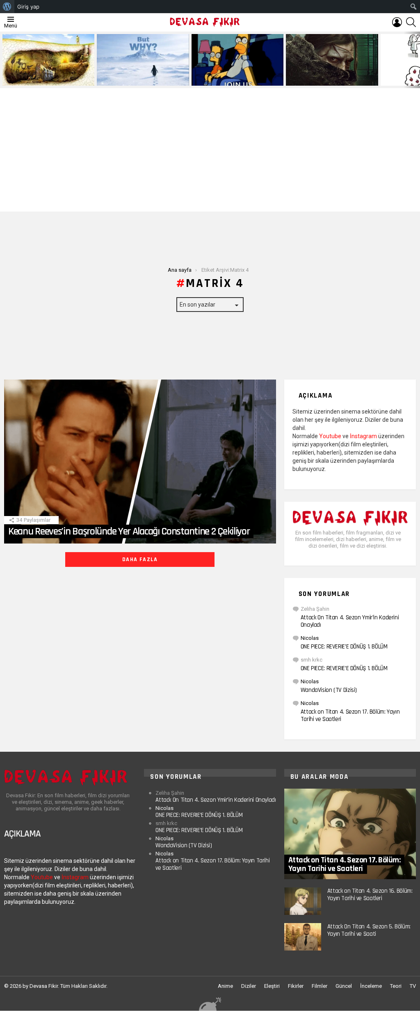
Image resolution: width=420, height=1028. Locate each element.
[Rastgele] (210, 1003)
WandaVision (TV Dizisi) (329, 690)
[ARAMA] (411, 22)
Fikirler (296, 986)
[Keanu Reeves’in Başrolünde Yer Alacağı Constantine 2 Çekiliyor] (140, 462)
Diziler (248, 986)
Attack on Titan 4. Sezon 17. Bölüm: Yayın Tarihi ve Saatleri (350, 715)
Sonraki (416, 60)
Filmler (319, 986)
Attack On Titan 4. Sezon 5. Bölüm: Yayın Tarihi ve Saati (369, 930)
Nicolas (310, 638)
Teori (396, 986)
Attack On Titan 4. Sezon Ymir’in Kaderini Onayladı (350, 621)
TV (413, 986)
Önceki (4, 60)
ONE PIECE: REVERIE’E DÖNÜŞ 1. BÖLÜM (344, 646)
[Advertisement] (210, 150)
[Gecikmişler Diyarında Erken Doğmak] (143, 60)
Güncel (344, 986)
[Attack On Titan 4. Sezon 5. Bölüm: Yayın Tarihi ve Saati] (302, 937)
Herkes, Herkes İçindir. (222, 79)
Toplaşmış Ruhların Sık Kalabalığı (326, 79)
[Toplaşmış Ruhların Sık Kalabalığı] (332, 60)
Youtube (330, 436)
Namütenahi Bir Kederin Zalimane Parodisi (43, 76)
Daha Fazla (140, 559)
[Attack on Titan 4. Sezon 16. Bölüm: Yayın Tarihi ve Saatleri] (302, 901)
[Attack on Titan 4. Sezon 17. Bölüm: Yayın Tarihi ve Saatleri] (350, 834)
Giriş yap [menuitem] (28, 6)
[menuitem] (7, 6)
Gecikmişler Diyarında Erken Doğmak (141, 79)
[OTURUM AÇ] (397, 22)
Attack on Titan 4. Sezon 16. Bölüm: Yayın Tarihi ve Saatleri (370, 894)
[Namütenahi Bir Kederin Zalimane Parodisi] (48, 60)
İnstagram (363, 436)
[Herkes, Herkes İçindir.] (237, 60)
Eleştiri (272, 986)
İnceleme (371, 986)
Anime (225, 986)
